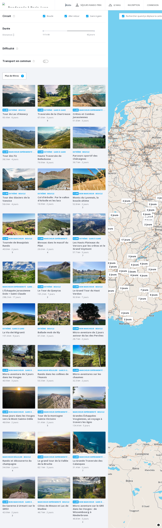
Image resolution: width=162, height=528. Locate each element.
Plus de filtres (14, 75)
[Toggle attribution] (158, 525)
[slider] (68, 30)
